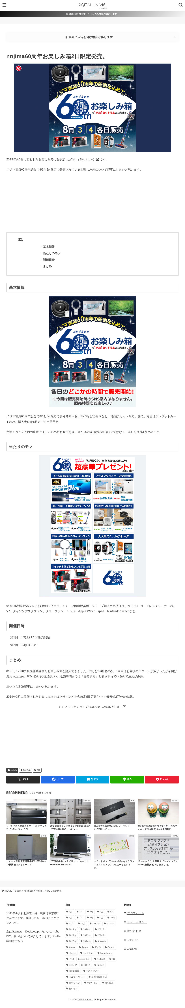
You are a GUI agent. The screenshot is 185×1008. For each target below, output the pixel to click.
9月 (102, 917)
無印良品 (109, 983)
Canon (111, 947)
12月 (83, 923)
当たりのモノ (52, 253)
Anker (72, 947)
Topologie (74, 971)
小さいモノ (92, 983)
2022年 (73, 935)
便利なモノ (74, 983)
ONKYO (101, 959)
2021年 (101, 929)
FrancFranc (106, 953)
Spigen (100, 965)
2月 (81, 911)
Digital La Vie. (85, 999)
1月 (71, 911)
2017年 (96, 923)
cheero (72, 953)
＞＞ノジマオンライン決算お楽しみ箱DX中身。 (90, 706)
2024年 (101, 935)
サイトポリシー (137, 922)
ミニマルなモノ (77, 977)
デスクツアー (92, 971)
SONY (87, 965)
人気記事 (132, 949)
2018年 (110, 923)
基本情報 (49, 246)
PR (113, 959)
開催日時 (49, 259)
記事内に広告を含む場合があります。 (91, 37)
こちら (19, 941)
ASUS (98, 947)
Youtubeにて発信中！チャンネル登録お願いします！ (92, 14)
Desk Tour (88, 953)
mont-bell (85, 959)
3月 (91, 911)
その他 (13, 770)
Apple (85, 947)
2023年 (87, 935)
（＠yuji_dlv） (86, 159)
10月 (112, 917)
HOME (8, 891)
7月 (81, 917)
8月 (38, 770)
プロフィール (135, 913)
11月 (71, 923)
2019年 (27, 770)
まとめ (47, 266)
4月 (102, 911)
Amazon (102, 941)
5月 (112, 911)
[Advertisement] (92, 202)
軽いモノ (73, 988)
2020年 (87, 929)
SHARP (73, 965)
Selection (132, 940)
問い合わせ (134, 931)
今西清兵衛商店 (99, 977)
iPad (71, 959)
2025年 (73, 941)
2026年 (87, 941)
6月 (71, 917)
